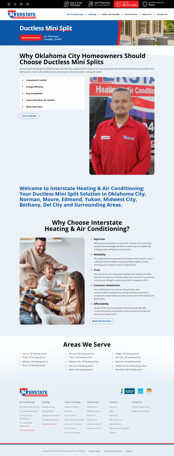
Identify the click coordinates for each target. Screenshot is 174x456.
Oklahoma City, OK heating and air (131, 365)
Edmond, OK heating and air (128, 361)
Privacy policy (94, 451)
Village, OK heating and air (127, 353)
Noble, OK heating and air (34, 357)
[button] (9, 4)
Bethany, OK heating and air (35, 361)
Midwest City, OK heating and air (83, 361)
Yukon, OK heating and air (80, 357)
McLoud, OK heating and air (81, 353)
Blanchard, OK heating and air (129, 369)
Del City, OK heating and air (81, 365)
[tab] (52, 80)
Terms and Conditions (113, 451)
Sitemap (129, 451)
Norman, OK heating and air (128, 357)
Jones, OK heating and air (33, 365)
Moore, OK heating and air (81, 369)
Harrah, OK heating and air (34, 353)
